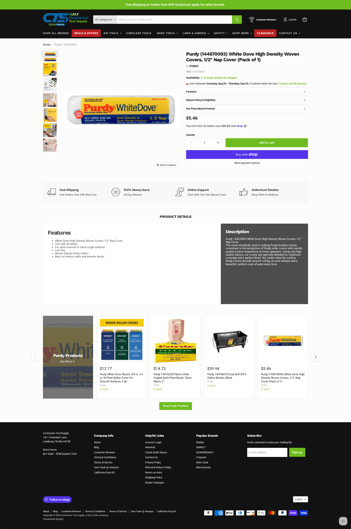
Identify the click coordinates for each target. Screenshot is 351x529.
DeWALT (200, 447)
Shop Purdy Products (175, 406)
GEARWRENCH (204, 452)
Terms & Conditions (105, 457)
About (97, 442)
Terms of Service (103, 462)
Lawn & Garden (195, 33)
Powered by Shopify (53, 519)
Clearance (265, 33)
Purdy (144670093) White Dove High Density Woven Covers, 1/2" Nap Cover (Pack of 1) (283, 378)
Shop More (241, 33)
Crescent (201, 457)
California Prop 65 (104, 472)
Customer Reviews (104, 452)
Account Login (153, 442)
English (299, 499)
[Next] (315, 357)
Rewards (150, 447)
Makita (200, 442)
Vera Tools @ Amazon (106, 467)
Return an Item (153, 472)
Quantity (190, 134)
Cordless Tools (138, 33)
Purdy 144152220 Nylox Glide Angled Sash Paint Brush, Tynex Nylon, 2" (173, 378)
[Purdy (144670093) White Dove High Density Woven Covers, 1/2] (50, 53)
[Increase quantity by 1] (218, 142)
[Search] (237, 19)
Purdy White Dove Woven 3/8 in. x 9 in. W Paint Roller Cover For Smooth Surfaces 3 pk (121, 378)
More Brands (203, 467)
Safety (220, 33)
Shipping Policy (153, 477)
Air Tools (111, 33)
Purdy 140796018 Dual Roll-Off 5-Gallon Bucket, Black (227, 376)
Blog (96, 447)
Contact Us (288, 33)
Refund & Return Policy (158, 467)
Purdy (194, 66)
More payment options (247, 162)
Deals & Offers (86, 33)
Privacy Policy (153, 462)
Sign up (297, 452)
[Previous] (35, 357)
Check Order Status (156, 452)
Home (46, 44)
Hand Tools (166, 33)
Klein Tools (202, 462)
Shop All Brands (56, 33)
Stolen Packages (154, 482)
